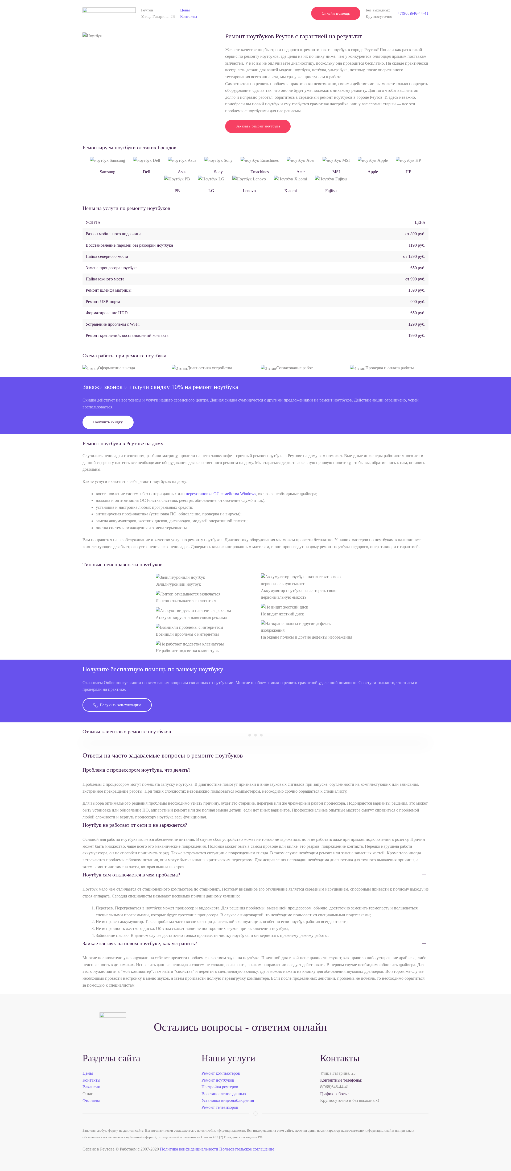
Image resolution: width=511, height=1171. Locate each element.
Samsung (107, 171)
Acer (300, 171)
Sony (218, 171)
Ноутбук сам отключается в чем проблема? (131, 875)
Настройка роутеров (219, 1087)
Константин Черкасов (249, 735)
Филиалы (91, 1100)
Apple (373, 171)
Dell (146, 171)
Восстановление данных (223, 1093)
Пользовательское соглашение (246, 1149)
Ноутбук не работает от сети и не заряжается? (135, 825)
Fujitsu (331, 190)
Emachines (259, 171)
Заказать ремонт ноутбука (258, 126)
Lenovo (249, 190)
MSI (336, 171)
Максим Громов (255, 735)
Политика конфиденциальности (189, 1149)
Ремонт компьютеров (220, 1073)
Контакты (188, 16)
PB (177, 190)
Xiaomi (290, 190)
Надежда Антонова (261, 735)
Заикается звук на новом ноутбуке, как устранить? (140, 943)
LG (211, 190)
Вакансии (91, 1087)
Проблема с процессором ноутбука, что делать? (137, 770)
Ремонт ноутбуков (217, 1080)
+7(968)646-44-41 (413, 13)
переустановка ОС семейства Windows (221, 493)
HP (408, 171)
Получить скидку (108, 422)
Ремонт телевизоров (219, 1107)
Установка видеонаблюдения (227, 1100)
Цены (185, 10)
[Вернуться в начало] (109, 13)
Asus (182, 171)
